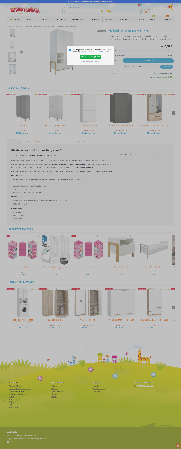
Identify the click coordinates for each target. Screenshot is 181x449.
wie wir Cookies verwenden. (101, 51)
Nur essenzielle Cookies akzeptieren (90, 61)
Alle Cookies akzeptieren (90, 56)
